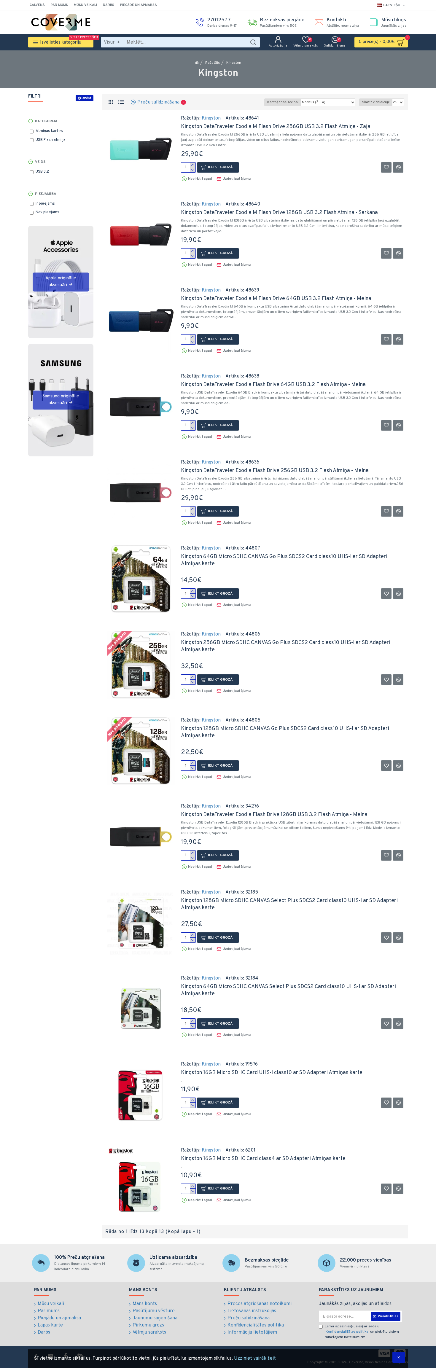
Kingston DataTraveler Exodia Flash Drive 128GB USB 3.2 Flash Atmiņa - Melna (274, 814)
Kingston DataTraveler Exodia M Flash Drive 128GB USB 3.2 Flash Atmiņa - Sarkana (279, 212)
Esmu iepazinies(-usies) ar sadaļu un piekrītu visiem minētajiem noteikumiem (362, 1332)
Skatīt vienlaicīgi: (375, 102)
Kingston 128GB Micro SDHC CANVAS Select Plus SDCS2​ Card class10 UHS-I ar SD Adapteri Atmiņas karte (289, 904)
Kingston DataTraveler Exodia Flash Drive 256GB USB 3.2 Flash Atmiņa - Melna (275, 470)
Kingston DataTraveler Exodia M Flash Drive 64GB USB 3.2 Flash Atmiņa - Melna (276, 298)
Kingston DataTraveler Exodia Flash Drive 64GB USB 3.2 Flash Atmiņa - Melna (273, 384)
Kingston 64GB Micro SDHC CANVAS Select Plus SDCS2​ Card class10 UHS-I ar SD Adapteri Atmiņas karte (288, 990)
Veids (40, 162)
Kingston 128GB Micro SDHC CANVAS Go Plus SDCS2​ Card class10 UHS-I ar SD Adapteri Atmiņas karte (285, 732)
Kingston (211, 118)
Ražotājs (212, 62)
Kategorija (46, 121)
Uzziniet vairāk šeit (255, 1358)
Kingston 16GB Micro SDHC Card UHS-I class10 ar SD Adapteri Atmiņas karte (271, 1072)
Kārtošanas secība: (282, 102)
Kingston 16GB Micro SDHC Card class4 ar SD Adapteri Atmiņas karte (263, 1158)
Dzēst (86, 98)
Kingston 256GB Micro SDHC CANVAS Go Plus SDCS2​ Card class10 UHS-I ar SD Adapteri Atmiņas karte (285, 646)
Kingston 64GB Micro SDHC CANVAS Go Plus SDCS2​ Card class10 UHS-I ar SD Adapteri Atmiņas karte (284, 560)
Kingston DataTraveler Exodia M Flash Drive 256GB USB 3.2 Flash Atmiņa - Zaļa (275, 126)
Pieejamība (45, 194)
